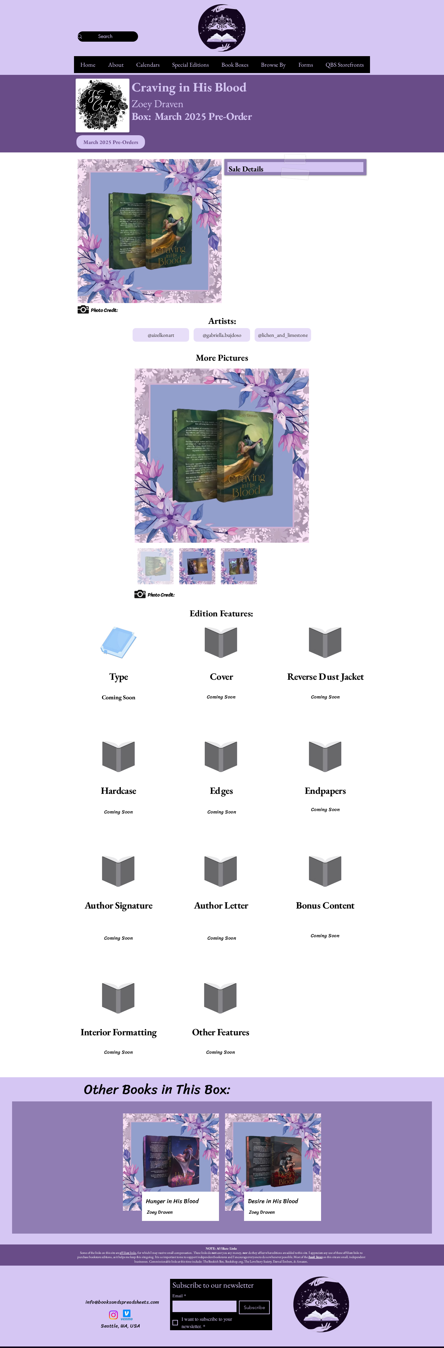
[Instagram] (113, 1315)
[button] (116, 64)
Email (179, 1295)
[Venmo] (127, 1315)
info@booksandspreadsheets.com (122, 1302)
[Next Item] (298, 456)
